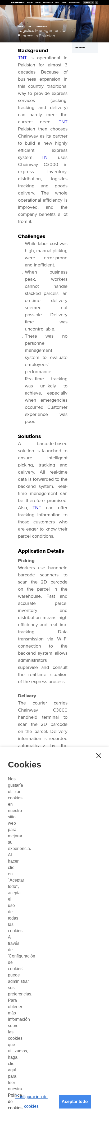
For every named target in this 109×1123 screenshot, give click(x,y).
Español (88, 2)
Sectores (37, 2)
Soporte (64, 2)
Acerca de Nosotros (74, 2)
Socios (57, 2)
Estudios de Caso (48, 2)
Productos (30, 2)
